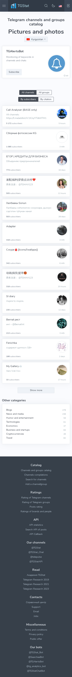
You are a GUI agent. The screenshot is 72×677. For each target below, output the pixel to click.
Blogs (9, 409)
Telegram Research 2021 (36, 584)
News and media (15, 413)
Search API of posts (36, 529)
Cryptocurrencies (15, 433)
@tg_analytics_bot (36, 666)
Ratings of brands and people (36, 511)
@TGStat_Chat (36, 552)
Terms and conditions (36, 629)
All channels (28, 92)
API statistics (36, 525)
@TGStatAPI (36, 561)
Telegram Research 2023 (36, 588)
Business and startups (18, 429)
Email (36, 611)
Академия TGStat (36, 575)
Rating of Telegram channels (36, 497)
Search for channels (36, 479)
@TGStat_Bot (36, 652)
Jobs (36, 616)
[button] (60, 6)
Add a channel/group (36, 484)
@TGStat (36, 547)
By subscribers (28, 99)
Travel (9, 437)
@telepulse (36, 556)
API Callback (36, 534)
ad (67, 75)
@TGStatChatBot (36, 671)
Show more (36, 390)
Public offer (36, 639)
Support (36, 607)
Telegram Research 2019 (36, 579)
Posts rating (36, 506)
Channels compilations (36, 474)
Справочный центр (36, 602)
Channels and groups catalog (36, 470)
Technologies (13, 421)
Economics (12, 425)
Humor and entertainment (19, 417)
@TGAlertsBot (36, 661)
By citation (45, 99)
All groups (44, 92)
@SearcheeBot (36, 657)
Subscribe (14, 72)
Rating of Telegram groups (36, 502)
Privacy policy (36, 634)
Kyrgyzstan (37, 39)
